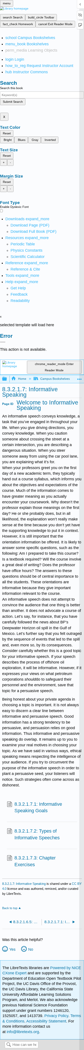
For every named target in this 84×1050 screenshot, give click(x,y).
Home (22, 378)
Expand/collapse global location (79, 377)
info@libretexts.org (22, 1032)
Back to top (9, 908)
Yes (12, 949)
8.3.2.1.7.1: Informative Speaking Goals (38, 807)
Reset (7, 133)
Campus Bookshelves (55, 378)
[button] (19, 294)
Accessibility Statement (46, 1021)
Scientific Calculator (28, 256)
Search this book (11, 88)
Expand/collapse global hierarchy (7, 379)
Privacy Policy (56, 1016)
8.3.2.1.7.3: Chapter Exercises (35, 861)
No (30, 949)
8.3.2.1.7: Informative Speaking (24, 883)
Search (8, 1045)
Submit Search (13, 101)
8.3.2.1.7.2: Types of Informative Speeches (37, 834)
